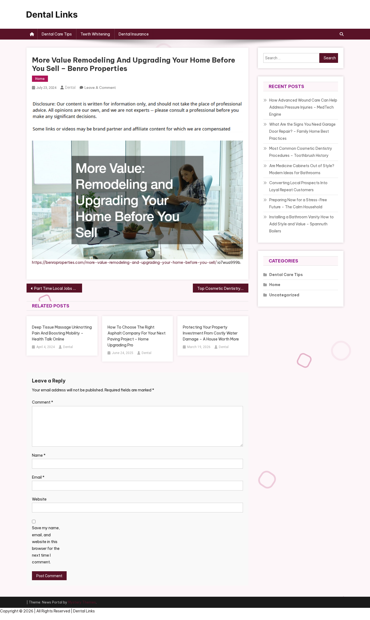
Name (39, 455)
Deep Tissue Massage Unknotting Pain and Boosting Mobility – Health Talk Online (62, 333)
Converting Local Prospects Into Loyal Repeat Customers (298, 186)
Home (40, 79)
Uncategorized (284, 295)
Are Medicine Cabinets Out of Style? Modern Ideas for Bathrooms (301, 169)
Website (39, 499)
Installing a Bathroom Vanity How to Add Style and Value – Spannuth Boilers (301, 224)
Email (38, 477)
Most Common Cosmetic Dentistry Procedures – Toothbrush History (300, 152)
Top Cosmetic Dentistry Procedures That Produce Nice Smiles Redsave (222, 288)
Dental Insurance (134, 34)
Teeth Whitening (95, 34)
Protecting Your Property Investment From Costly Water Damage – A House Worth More (211, 333)
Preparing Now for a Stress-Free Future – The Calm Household (298, 203)
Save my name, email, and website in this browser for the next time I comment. (46, 544)
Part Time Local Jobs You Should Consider (58, 288)
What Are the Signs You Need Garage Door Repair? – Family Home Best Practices (302, 131)
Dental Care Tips (57, 34)
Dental (70, 87)
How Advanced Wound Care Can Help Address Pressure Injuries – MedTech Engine (303, 107)
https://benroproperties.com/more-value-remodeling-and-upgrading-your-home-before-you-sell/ (124, 262)
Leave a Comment (100, 87)
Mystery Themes (82, 602)
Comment (42, 402)
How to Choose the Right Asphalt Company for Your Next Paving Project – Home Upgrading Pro (136, 336)
